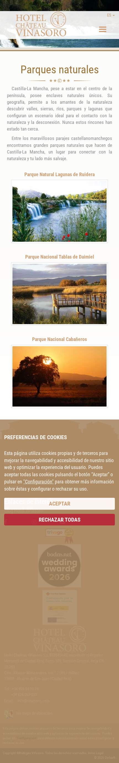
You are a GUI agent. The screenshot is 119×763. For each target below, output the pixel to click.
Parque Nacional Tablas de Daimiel (59, 257)
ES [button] (109, 15)
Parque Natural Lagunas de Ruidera (59, 174)
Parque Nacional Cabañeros (59, 339)
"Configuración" (38, 482)
